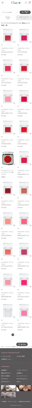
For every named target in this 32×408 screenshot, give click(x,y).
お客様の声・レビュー (6, 359)
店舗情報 (3, 370)
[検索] (26, 2)
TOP (2, 346)
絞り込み (26, 12)
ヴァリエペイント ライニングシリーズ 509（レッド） (7, 172)
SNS (18, 381)
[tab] (8, 17)
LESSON (4, 378)
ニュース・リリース (21, 375)
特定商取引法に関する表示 (24, 401)
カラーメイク (22, 346)
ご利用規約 (4, 401)
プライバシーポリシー (12, 401)
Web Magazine (21, 378)
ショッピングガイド (6, 356)
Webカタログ (5, 381)
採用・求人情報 (5, 375)
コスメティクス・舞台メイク (11, 346)
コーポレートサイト (21, 370)
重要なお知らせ (5, 373)
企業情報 (19, 373)
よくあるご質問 (21, 356)
